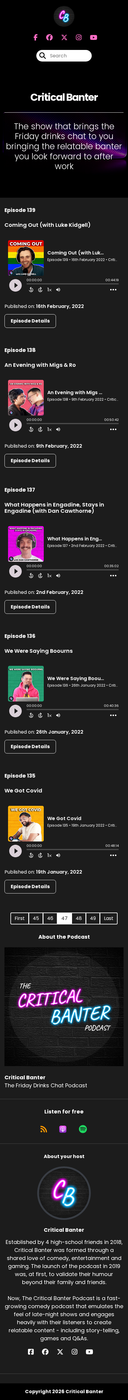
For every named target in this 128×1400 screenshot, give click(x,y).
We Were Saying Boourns (38, 651)
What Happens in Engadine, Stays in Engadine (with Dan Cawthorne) (54, 508)
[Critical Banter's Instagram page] (75, 37)
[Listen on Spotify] (83, 1129)
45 (36, 918)
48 (79, 918)
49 (93, 918)
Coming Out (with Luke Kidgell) (47, 225)
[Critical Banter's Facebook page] (36, 37)
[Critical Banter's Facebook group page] (46, 37)
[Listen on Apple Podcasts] (63, 1129)
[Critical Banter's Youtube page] (90, 37)
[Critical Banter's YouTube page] (93, 1352)
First (20, 918)
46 (50, 918)
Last (108, 918)
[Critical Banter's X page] (61, 37)
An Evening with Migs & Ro (40, 365)
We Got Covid (23, 790)
